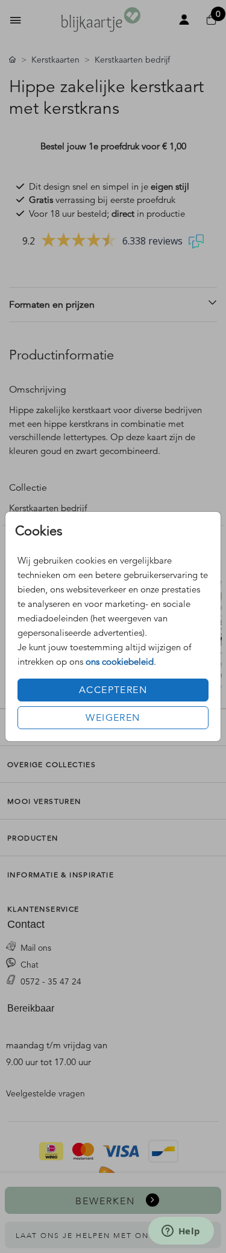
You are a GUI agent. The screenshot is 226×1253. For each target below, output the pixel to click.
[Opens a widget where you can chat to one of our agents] (181, 1232)
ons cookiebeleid (120, 661)
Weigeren (113, 718)
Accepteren (113, 690)
